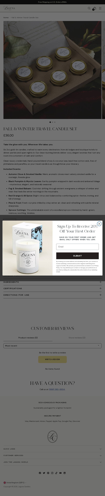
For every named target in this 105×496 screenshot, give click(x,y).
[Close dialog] (99, 224)
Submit (77, 255)
